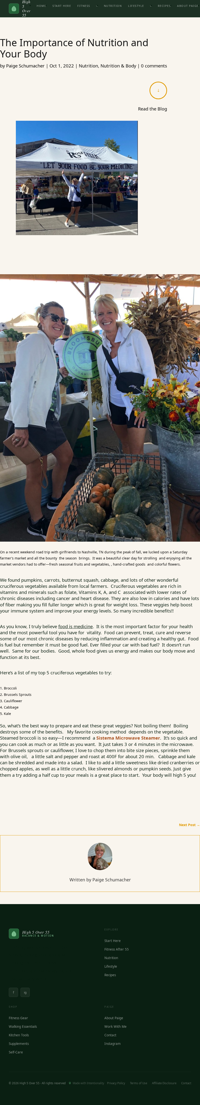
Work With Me (115, 1026)
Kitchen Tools (19, 1035)
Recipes (164, 6)
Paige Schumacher (25, 66)
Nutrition (113, 6)
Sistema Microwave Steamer (128, 738)
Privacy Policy (116, 1083)
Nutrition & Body (118, 66)
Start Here (61, 6)
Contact (110, 1035)
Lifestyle (136, 6)
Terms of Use (138, 1083)
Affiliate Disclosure (164, 1083)
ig (25, 992)
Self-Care (16, 1052)
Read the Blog (152, 109)
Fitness (83, 6)
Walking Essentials (23, 1026)
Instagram (112, 1043)
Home (41, 6)
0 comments (154, 66)
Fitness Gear (18, 1018)
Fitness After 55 (116, 949)
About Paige (113, 1018)
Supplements (19, 1043)
